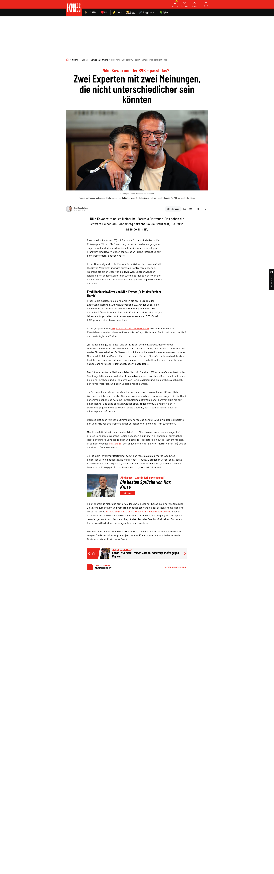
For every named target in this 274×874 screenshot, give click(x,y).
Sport (75, 59)
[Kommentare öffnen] (184, 209)
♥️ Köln (104, 12)
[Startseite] (67, 59)
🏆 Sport (130, 12)
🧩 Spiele (163, 12)
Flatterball (115, 443)
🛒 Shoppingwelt (147, 12)
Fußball (84, 59)
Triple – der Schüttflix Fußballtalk (130, 328)
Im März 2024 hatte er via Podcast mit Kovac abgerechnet (138, 511)
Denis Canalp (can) (81, 207)
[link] (74, 8)
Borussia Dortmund (99, 59)
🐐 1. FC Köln (90, 12)
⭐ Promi (117, 12)
